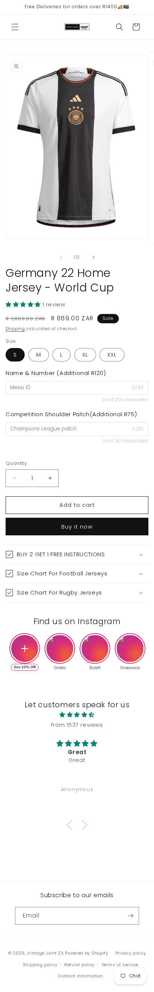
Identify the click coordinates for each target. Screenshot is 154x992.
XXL (112, 355)
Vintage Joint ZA (45, 953)
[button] (15, 27)
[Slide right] (93, 257)
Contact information (80, 976)
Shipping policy (40, 965)
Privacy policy (131, 953)
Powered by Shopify (86, 953)
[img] (77, 715)
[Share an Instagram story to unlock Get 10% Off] (24, 648)
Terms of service (120, 965)
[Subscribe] (130, 916)
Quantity (16, 463)
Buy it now (77, 526)
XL (85, 355)
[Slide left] (60, 257)
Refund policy (79, 965)
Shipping (15, 329)
